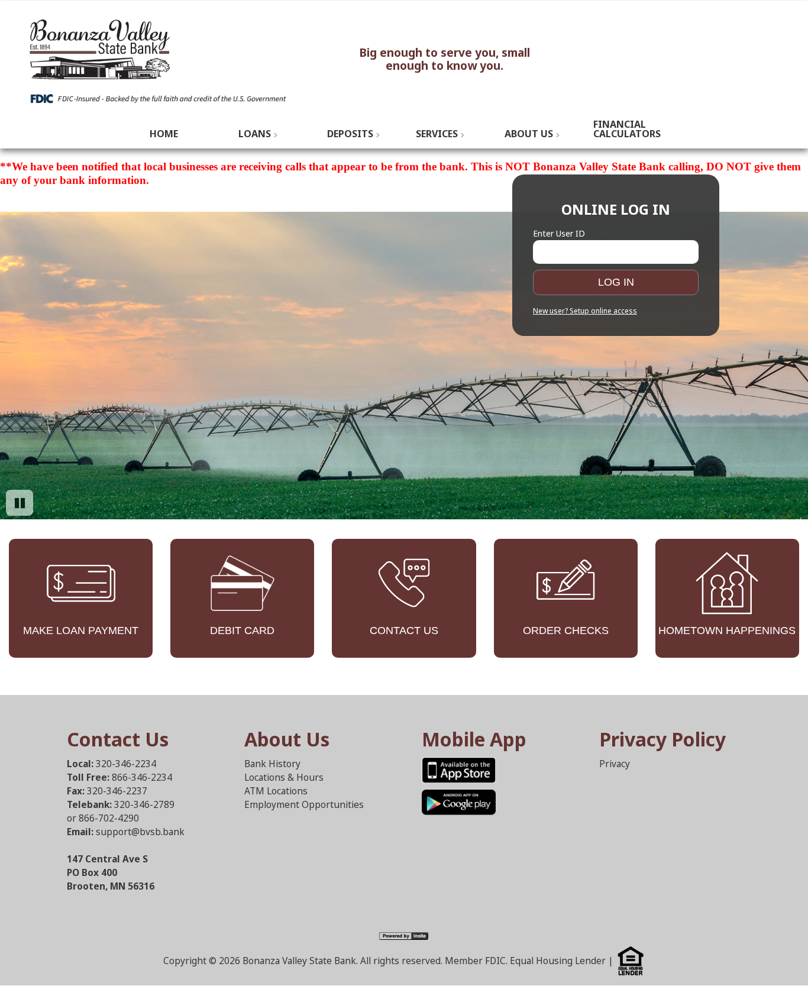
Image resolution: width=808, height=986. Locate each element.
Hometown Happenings (727, 630)
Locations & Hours (284, 777)
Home (164, 133)
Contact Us (404, 630)
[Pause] (19, 503)
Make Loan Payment (80, 630)
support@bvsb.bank (140, 832)
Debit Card (242, 630)
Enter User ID (559, 233)
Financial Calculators (627, 129)
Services (437, 133)
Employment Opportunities (304, 805)
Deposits (350, 133)
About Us (529, 133)
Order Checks (566, 630)
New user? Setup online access (585, 311)
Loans (254, 133)
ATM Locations (276, 791)
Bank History (272, 764)
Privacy (614, 764)
